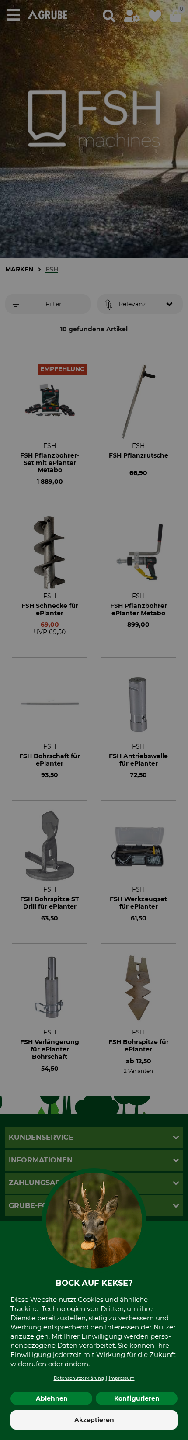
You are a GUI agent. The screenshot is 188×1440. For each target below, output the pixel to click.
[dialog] (94, 720)
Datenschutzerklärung (79, 1378)
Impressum (122, 1378)
